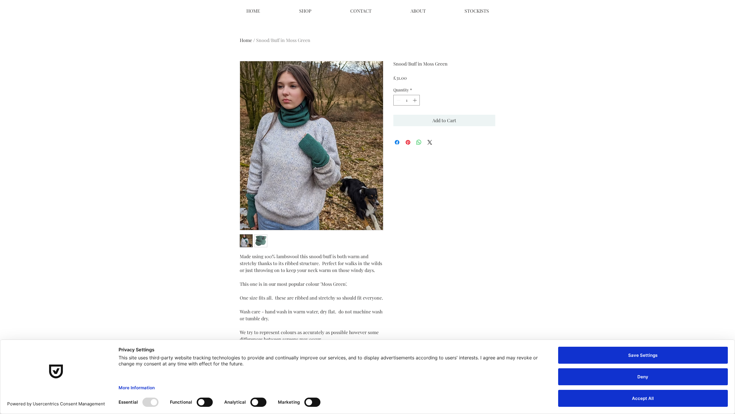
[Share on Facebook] (397, 142)
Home (246, 40)
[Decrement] (397, 100)
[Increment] (415, 100)
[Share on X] (429, 142)
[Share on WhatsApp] (418, 142)
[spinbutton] (406, 100)
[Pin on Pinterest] (408, 142)
